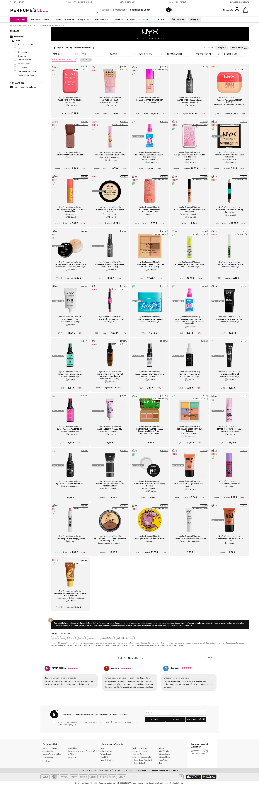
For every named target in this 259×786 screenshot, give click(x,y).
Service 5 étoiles (127, 2)
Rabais (113, 54)
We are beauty (106, 754)
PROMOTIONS (120, 10)
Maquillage (84, 19)
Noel (160, 763)
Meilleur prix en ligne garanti (79, 2)
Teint (35, 25)
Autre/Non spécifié (196, 719)
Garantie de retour (177, 2)
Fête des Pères (164, 754)
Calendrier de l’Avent (125, 638)
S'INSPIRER (104, 10)
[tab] (64, 54)
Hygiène (119, 19)
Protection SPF (204, 54)
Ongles (71, 638)
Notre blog (72, 748)
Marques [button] (64, 54)
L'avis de (129, 658)
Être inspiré (178, 19)
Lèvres (54, 638)
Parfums (35, 19)
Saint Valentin (164, 751)
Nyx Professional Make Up (192, 623)
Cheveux (69, 19)
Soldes (161, 748)
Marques (195, 19)
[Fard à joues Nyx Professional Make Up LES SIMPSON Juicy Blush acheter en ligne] (229, 492)
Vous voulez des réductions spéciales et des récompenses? (129, 770)
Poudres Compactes (26, 44)
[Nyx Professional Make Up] (150, 34)
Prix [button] (83, 54)
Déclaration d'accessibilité (142, 757)
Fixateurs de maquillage (27, 71)
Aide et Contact (17, 2)
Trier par (220, 48)
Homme (131, 19)
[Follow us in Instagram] (181, 776)
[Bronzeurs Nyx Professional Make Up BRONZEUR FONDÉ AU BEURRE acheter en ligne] (70, 163)
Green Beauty (146, 19)
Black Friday (163, 760)
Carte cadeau (47, 757)
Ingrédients (231, 54)
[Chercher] (168, 9)
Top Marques (17, 83)
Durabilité (104, 757)
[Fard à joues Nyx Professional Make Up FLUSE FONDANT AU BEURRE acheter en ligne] (70, 108)
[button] (53, 761)
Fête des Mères (164, 757)
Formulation (174, 54)
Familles (14, 31)
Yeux (63, 638)
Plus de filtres (238, 48)
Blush (20, 48)
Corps (58, 19)
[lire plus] (72, 724)
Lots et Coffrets (107, 638)
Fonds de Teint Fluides (26, 75)
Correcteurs (22, 67)
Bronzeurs (22, 56)
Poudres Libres (24, 64)
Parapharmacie (103, 19)
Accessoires (92, 638)
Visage (47, 19)
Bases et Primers (24, 60)
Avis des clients (106, 751)
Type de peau (145, 54)
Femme (154, 719)
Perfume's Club (15, 25)
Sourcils (81, 638)
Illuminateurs (23, 52)
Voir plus (209, 657)
